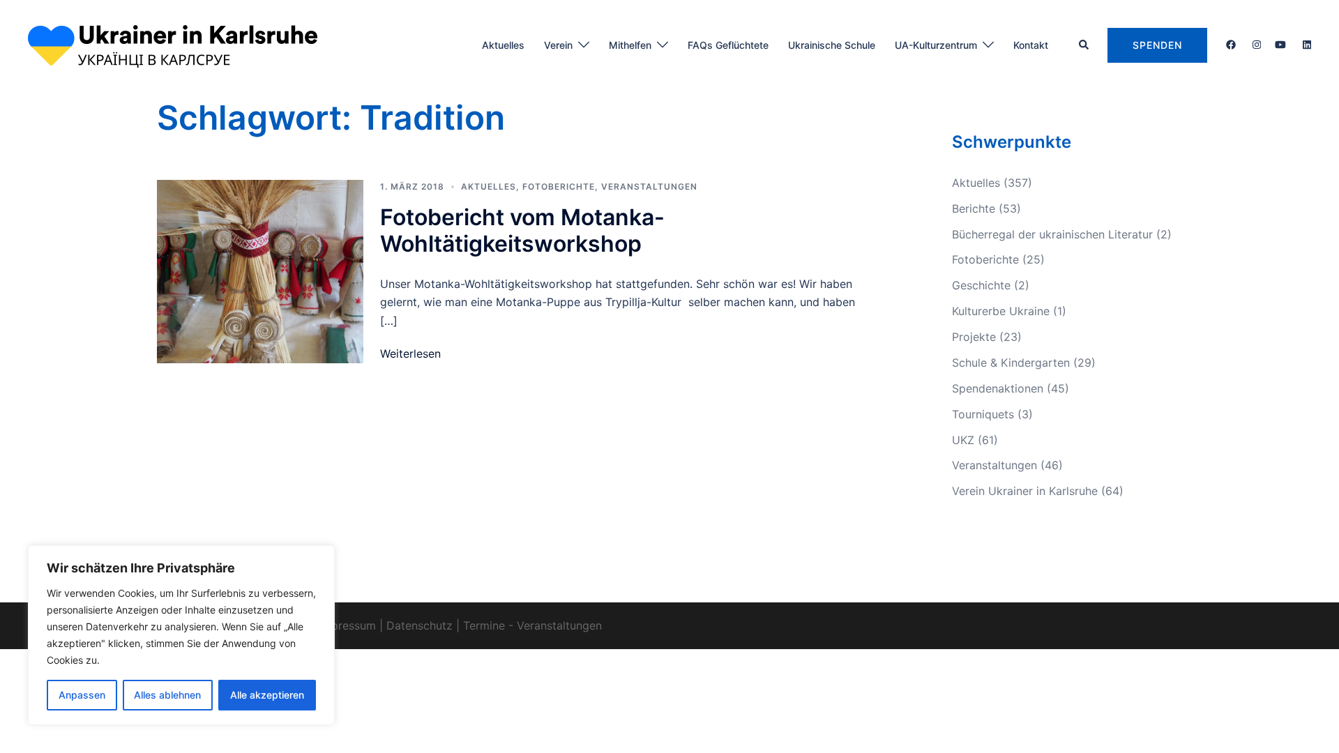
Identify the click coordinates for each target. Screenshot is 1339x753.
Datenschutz (419, 625)
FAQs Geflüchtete (728, 45)
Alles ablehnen (167, 695)
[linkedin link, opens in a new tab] (1305, 44)
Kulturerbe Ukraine (1001, 311)
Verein (558, 45)
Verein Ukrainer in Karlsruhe (1025, 491)
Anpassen (82, 695)
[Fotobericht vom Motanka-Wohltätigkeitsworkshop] (260, 271)
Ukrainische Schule (831, 45)
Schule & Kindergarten (1011, 363)
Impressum (347, 625)
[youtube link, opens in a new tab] (1280, 44)
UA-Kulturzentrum (936, 45)
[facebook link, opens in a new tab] (1230, 44)
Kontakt (1030, 45)
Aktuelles (503, 45)
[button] (1084, 45)
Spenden (1157, 45)
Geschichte (981, 285)
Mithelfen (630, 45)
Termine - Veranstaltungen (532, 625)
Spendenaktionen (997, 388)
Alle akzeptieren (267, 695)
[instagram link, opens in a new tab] (1255, 44)
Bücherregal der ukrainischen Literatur (1052, 234)
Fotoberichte (558, 186)
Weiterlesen (410, 353)
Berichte (973, 208)
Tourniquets (983, 414)
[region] (181, 635)
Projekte (974, 337)
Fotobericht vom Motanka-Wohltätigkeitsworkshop (522, 230)
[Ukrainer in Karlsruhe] (172, 44)
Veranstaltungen (649, 186)
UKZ (963, 440)
